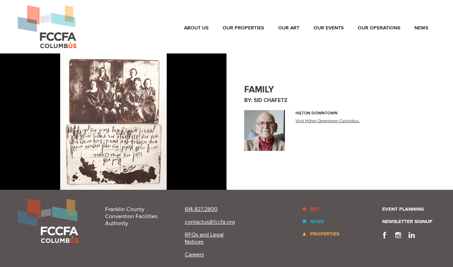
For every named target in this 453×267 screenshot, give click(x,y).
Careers (194, 254)
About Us (196, 28)
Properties (324, 234)
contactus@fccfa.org (210, 222)
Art (315, 209)
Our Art (288, 28)
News (421, 28)
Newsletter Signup (407, 221)
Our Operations (379, 28)
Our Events (329, 28)
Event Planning (403, 209)
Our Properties (243, 28)
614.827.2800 (201, 209)
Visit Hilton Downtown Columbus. (328, 121)
